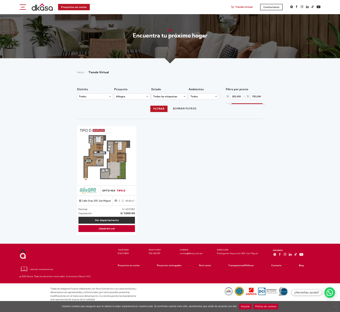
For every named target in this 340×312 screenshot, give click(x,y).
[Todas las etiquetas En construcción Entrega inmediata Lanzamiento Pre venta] (170, 96)
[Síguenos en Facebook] (296, 7)
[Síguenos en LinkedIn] (307, 7)
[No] (335, 307)
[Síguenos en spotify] (291, 7)
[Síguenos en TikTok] (312, 7)
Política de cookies (266, 306)
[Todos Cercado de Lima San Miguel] (95, 96)
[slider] (231, 104)
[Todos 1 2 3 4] (204, 97)
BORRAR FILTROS (185, 108)
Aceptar (245, 306)
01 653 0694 (123, 253)
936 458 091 (154, 253)
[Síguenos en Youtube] (318, 7)
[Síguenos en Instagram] (302, 7)
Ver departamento (107, 220)
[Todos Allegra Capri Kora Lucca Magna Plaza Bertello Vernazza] (132, 96)
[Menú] (23, 7)
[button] (329, 292)
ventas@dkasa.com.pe (191, 253)
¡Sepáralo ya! (107, 228)
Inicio (80, 72)
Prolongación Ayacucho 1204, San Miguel (237, 253)
